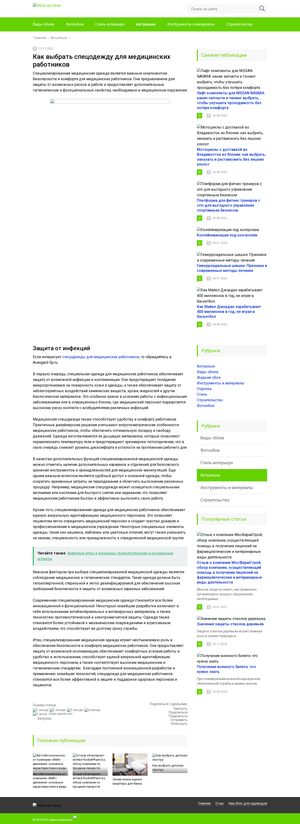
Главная (204, 803)
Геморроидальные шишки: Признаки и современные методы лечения (232, 268)
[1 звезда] (41, 710)
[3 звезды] (75, 710)
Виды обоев (43, 24)
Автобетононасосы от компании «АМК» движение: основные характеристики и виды (50, 780)
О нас (219, 803)
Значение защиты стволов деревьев (230, 624)
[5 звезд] (40, 714)
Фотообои (74, 24)
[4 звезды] (93, 710)
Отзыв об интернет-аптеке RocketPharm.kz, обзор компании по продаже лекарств (89, 780)
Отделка (204, 389)
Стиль (202, 394)
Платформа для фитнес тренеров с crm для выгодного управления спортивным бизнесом (228, 205)
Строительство (240, 24)
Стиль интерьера (109, 24)
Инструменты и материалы (191, 24)
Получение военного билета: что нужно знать (226, 669)
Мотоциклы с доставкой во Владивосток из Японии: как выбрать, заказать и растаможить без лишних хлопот (231, 157)
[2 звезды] (58, 710)
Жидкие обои (209, 377)
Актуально (146, 24)
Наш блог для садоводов (248, 803)
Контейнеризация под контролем (227, 235)
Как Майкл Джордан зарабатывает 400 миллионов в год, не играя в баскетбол (229, 311)
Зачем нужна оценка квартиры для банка (127, 781)
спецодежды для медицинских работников (100, 357)
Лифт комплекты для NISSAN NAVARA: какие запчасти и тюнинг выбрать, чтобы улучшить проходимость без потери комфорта (231, 100)
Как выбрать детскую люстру (168, 767)
